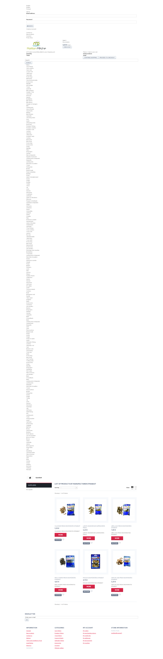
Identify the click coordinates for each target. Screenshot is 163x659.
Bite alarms (29, 100)
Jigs (27, 408)
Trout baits (29, 253)
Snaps (28, 146)
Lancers (28, 233)
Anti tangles (29, 85)
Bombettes (29, 252)
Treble (28, 184)
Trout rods (29, 231)
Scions (28, 462)
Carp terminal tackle (31, 80)
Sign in (28, 11)
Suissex (28, 280)
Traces (28, 87)
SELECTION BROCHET (32, 177)
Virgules (28, 216)
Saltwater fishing (31, 342)
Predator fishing (30, 126)
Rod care (28, 466)
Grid (132, 489)
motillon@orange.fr (116, 633)
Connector (29, 304)
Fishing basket (30, 418)
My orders (85, 630)
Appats (28, 97)
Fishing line (29, 167)
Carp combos (30, 68)
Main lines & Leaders (31, 163)
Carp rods (29, 70)
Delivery (28, 638)
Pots (27, 119)
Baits (27, 316)
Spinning (28, 133)
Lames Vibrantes (30, 223)
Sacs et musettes (31, 435)
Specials (28, 630)
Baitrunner (29, 78)
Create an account (31, 29)
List (135, 489)
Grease (28, 461)
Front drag (29, 76)
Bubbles (28, 173)
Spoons (28, 190)
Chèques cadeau (59, 648)
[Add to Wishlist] (63, 539)
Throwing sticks (30, 117)
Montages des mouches (32, 250)
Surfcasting (29, 350)
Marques (28, 469)
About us (28, 645)
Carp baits (29, 93)
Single (28, 180)
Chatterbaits (29, 224)
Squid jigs (29, 406)
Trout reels (29, 240)
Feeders (28, 311)
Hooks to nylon (30, 338)
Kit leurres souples (31, 219)
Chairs (28, 440)
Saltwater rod (30, 345)
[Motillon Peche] (36, 45)
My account (88, 628)
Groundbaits (29, 318)
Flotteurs (28, 267)
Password (29, 19)
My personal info (87, 640)
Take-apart (29, 297)
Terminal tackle (30, 452)
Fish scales (29, 371)
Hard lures (29, 192)
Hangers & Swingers (31, 104)
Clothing (28, 467)
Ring (27, 459)
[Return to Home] (30, 477)
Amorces (28, 95)
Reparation (29, 456)
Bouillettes (29, 99)
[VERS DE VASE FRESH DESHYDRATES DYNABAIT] (124, 562)
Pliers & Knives (30, 372)
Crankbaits (29, 194)
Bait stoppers (30, 90)
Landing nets (29, 107)
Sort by (57, 487)
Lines (27, 326)
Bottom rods (29, 348)
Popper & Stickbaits (31, 201)
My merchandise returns (89, 633)
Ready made (29, 170)
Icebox (28, 444)
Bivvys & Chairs (30, 437)
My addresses (86, 638)
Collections (29, 277)
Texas (28, 185)
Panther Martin (30, 275)
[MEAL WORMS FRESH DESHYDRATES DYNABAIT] (67, 562)
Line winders (29, 248)
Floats (28, 175)
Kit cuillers (29, 286)
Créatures (29, 207)
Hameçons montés (31, 260)
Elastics (28, 308)
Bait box (28, 427)
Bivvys (28, 439)
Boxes (28, 428)
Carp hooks (29, 110)
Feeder (28, 296)
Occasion (28, 36)
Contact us (29, 32)
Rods (27, 292)
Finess (28, 209)
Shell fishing (29, 411)
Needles (28, 83)
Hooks (28, 178)
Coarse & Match (30, 289)
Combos (28, 291)
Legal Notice (29, 643)
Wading (28, 464)
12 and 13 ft (29, 71)
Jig (27, 187)
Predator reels (30, 136)
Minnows (28, 199)
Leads (28, 121)
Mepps (28, 274)
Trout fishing (29, 228)
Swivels (28, 153)
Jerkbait (28, 212)
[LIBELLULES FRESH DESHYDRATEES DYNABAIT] (124, 510)
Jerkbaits (28, 195)
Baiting (28, 112)
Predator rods (30, 129)
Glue (27, 457)
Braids (28, 168)
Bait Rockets (29, 114)
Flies (27, 218)
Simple (28, 262)
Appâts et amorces (31, 156)
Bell (27, 105)
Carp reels (29, 75)
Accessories (29, 82)
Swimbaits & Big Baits (32, 202)
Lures (27, 189)
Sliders (28, 204)
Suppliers (32, 485)
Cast (27, 347)
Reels (27, 301)
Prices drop (29, 37)
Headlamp (29, 369)
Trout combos (30, 229)
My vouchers (86, 643)
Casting (28, 131)
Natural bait (29, 245)
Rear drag (29, 141)
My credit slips (87, 635)
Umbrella (28, 442)
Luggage (28, 425)
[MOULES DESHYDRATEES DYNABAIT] (95, 562)
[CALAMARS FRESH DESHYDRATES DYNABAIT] (67, 510)
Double (28, 182)
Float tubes (29, 447)
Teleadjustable (30, 236)
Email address (30, 13)
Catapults (29, 116)
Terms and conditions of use (34, 640)
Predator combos (31, 127)
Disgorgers (29, 151)
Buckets (28, 432)
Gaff (27, 449)
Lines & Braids (30, 109)
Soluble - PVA (30, 92)
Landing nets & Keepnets (33, 158)
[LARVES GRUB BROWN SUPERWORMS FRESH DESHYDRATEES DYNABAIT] (95, 510)
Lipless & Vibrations (31, 197)
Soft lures (29, 206)
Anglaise (28, 299)
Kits (27, 413)
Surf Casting (29, 359)
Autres (28, 279)
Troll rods (29, 352)
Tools (27, 416)
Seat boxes (29, 430)
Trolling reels (29, 360)
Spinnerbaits (29, 221)
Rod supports (30, 445)
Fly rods (28, 235)
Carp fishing (29, 66)
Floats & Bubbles (31, 172)
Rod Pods (29, 124)
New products (30, 34)
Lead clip (28, 88)
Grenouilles (29, 211)
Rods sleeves (29, 433)
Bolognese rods (30, 294)
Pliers (27, 150)
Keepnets (29, 160)
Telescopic (29, 73)
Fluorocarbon (30, 330)
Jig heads (29, 226)
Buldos (28, 265)
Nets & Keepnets (30, 155)
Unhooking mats (30, 122)
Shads (28, 214)
